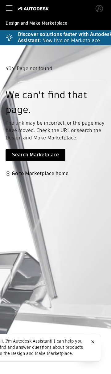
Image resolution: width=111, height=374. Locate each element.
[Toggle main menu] (9, 8)
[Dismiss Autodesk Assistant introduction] (93, 342)
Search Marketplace (35, 154)
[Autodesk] (34, 9)
